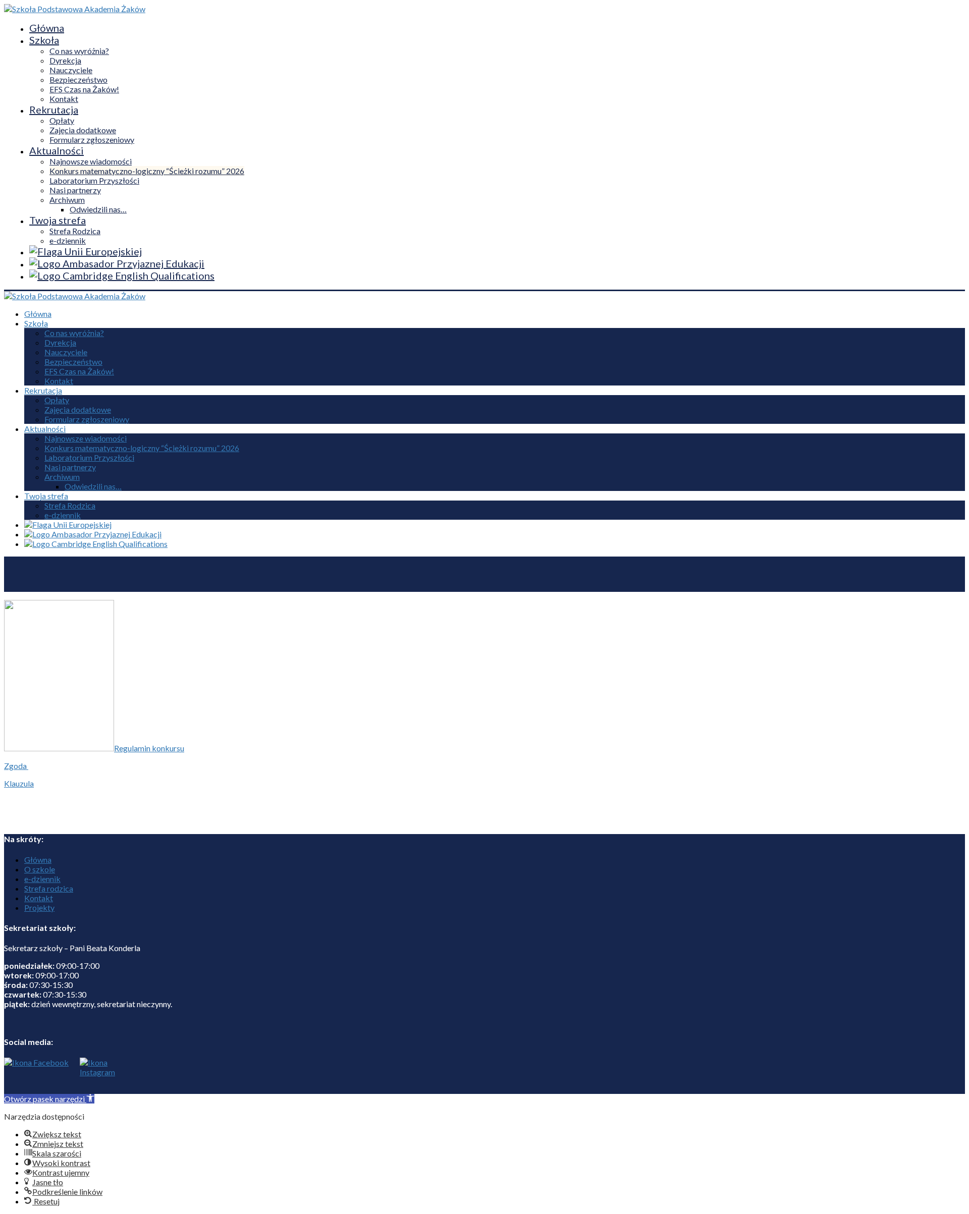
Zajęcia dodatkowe (82, 130)
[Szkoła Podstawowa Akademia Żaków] (74, 9)
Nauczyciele (70, 70)
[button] (49, 1098)
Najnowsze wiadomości (90, 161)
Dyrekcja (65, 60)
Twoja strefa (57, 220)
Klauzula (19, 783)
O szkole (39, 869)
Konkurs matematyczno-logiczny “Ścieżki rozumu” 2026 (146, 171)
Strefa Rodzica (74, 231)
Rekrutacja (53, 109)
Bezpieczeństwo (78, 79)
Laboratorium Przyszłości (94, 180)
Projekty (39, 907)
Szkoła (44, 40)
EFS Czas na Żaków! (84, 89)
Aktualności (56, 150)
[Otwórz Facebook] (36, 1076)
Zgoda (16, 765)
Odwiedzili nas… (98, 209)
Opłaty (61, 120)
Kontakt (63, 98)
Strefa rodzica (48, 888)
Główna (46, 28)
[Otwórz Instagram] (95, 1076)
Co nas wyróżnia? (79, 51)
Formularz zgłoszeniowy (91, 139)
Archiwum (67, 199)
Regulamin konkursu (149, 748)
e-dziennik (67, 240)
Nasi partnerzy (75, 190)
